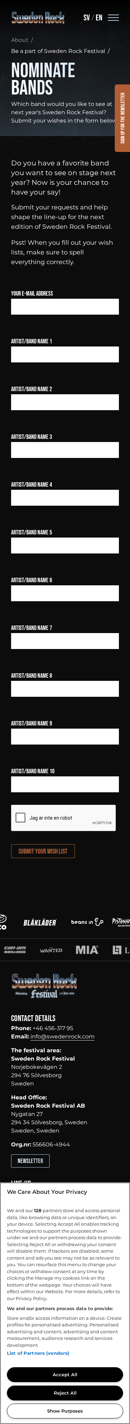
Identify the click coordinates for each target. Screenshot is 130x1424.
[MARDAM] (67, 949)
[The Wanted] (31, 949)
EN (99, 18)
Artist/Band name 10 (32, 771)
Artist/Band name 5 (31, 532)
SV (87, 18)
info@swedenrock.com (63, 1036)
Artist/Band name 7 (31, 628)
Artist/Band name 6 (31, 580)
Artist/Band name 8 (31, 675)
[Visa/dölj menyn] (113, 17)
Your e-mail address (32, 293)
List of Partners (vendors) (38, 1353)
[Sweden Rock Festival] (38, 18)
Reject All (65, 1393)
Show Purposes (65, 1411)
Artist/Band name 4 (31, 484)
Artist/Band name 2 (31, 389)
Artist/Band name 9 (31, 723)
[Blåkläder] (35, 922)
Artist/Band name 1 (31, 341)
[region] (65, 1303)
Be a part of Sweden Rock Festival (58, 51)
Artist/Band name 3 (31, 437)
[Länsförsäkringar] (103, 949)
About (19, 40)
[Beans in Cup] (82, 922)
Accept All (65, 1374)
